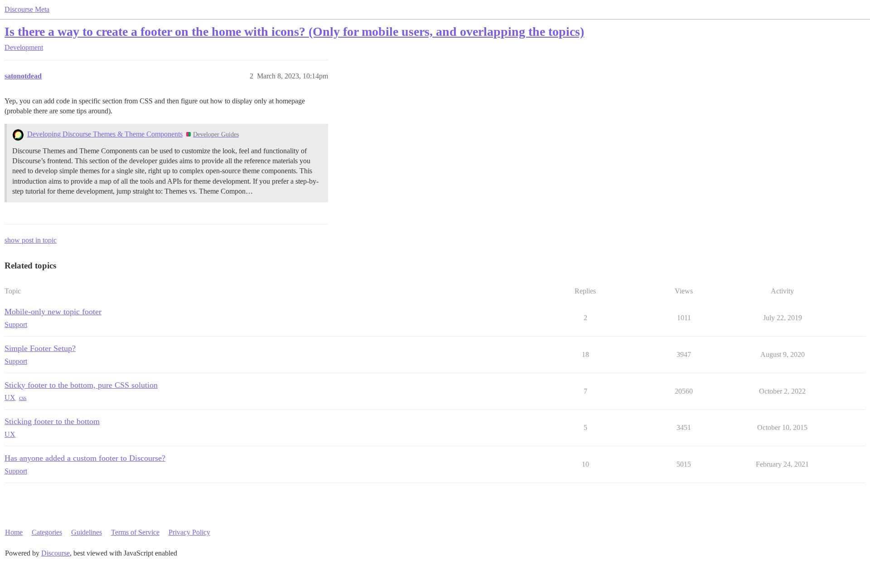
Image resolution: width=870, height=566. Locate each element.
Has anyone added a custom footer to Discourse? (85, 458)
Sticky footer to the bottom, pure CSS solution (81, 385)
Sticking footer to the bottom (52, 421)
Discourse (55, 553)
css (22, 398)
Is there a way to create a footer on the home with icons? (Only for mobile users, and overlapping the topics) (294, 31)
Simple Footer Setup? (40, 348)
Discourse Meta (27, 9)
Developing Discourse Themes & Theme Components (105, 134)
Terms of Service (135, 532)
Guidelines (86, 532)
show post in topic (31, 240)
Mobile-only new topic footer (53, 311)
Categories (47, 532)
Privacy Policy (189, 532)
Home (14, 532)
